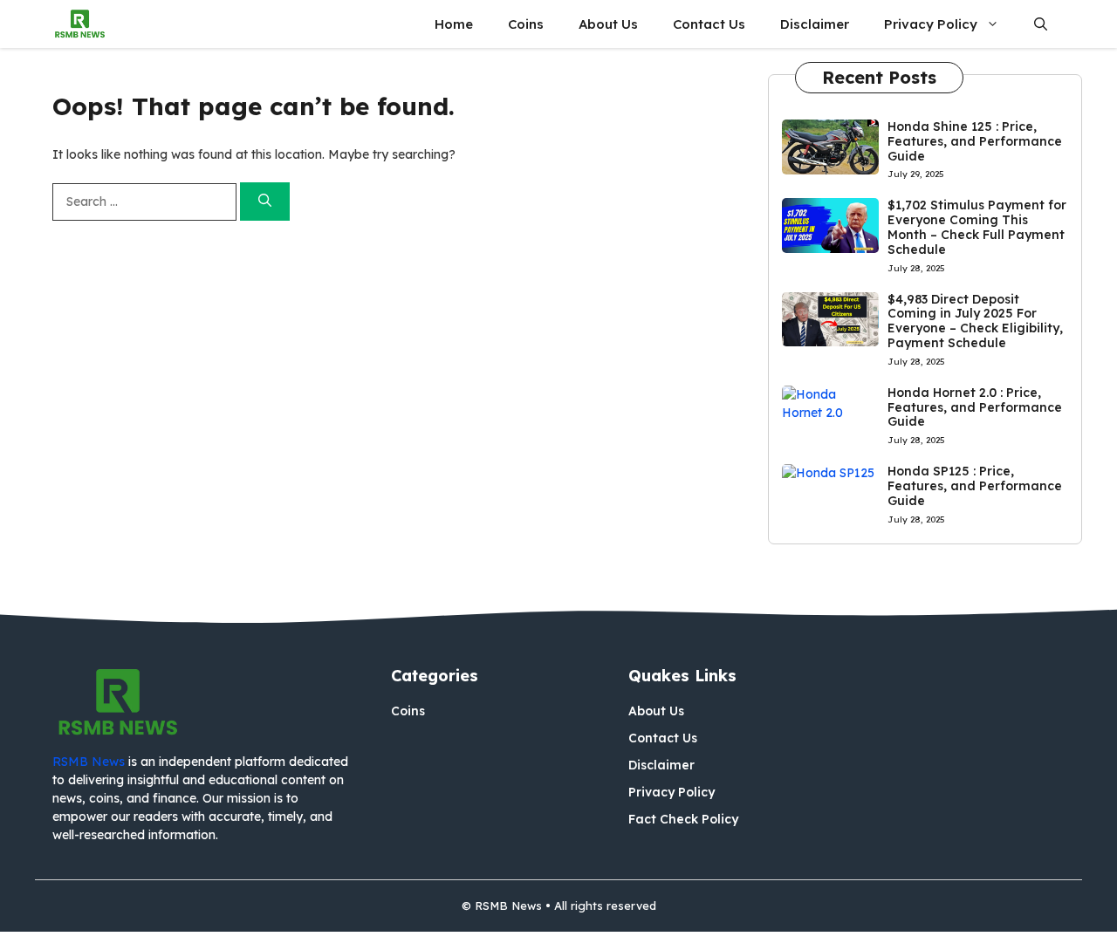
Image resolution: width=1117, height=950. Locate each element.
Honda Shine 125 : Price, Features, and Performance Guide (974, 141)
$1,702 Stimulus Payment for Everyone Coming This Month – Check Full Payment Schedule (976, 226)
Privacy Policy (930, 24)
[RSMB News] (79, 24)
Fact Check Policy (683, 819)
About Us (608, 24)
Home (454, 24)
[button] (1041, 24)
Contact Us (709, 24)
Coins (526, 24)
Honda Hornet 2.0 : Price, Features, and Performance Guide (974, 407)
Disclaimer (814, 24)
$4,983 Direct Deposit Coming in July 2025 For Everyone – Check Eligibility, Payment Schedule (975, 321)
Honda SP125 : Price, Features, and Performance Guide (974, 486)
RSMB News (88, 761)
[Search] (265, 202)
